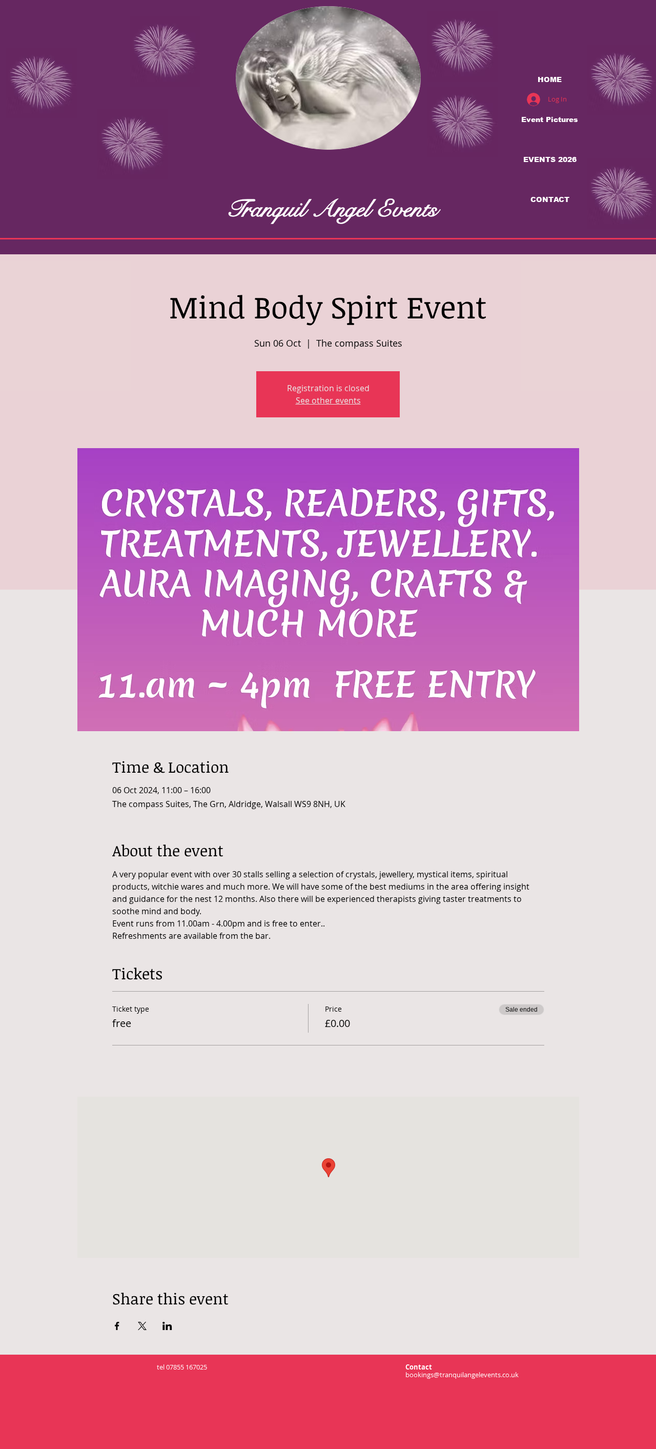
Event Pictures (549, 119)
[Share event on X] (142, 1326)
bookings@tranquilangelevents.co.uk (462, 1374)
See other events (328, 400)
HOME (550, 79)
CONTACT (549, 199)
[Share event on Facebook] (117, 1326)
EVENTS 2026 (550, 159)
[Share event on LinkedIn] (167, 1326)
